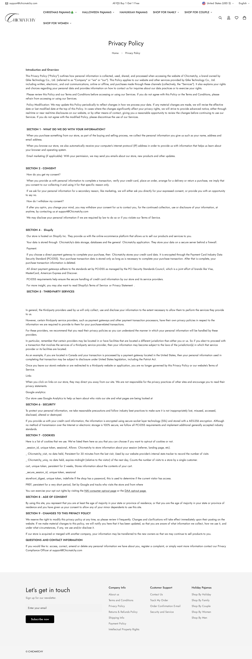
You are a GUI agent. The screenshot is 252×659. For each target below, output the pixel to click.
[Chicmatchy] (20, 17)
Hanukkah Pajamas (133, 12)
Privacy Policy (117, 606)
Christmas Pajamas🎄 (58, 12)
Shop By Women (201, 612)
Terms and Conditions (121, 600)
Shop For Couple (196, 12)
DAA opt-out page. (135, 491)
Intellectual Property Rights (124, 629)
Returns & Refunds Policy (123, 612)
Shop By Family (200, 600)
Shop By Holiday (201, 594)
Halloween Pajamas (96, 12)
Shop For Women (56, 23)
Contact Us (156, 594)
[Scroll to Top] (245, 640)
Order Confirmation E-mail (165, 606)
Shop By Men (199, 618)
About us (114, 594)
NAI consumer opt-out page (100, 491)
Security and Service (162, 612)
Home (115, 53)
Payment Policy (117, 623)
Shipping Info (116, 618)
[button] (244, 18)
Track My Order (159, 600)
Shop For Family (164, 12)
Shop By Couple (201, 606)
